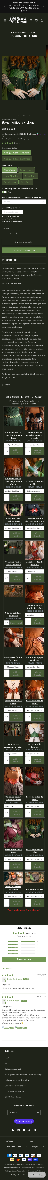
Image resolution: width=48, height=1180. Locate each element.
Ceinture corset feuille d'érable (13, 798)
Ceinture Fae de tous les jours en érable (34, 435)
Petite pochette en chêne (13, 888)
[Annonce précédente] (4, 6)
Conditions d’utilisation (36, 1171)
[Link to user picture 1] (8, 1032)
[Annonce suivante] (43, 6)
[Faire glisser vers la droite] (29, 115)
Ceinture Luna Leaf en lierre (13, 519)
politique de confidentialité (17, 1080)
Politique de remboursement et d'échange (23, 1074)
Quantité (5, 228)
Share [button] (7, 384)
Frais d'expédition (8, 139)
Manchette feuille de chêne (13, 658)
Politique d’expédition (19, 1175)
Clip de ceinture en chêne (13, 614)
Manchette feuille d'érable (35, 563)
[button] (5, 20)
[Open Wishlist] (36, 20)
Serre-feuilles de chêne (13, 702)
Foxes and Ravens (17, 1164)
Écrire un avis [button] (24, 959)
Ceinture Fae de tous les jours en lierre (13, 435)
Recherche (9, 1057)
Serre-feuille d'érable (34, 745)
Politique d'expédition (14, 1091)
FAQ (6, 1063)
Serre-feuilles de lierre (13, 851)
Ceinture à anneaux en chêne (13, 745)
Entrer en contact (13, 1069)
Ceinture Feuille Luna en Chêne (13, 563)
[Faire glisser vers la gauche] (18, 115)
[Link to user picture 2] (21, 1032)
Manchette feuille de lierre (35, 482)
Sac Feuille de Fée (35, 889)
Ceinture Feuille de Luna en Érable (34, 519)
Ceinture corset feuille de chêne (35, 606)
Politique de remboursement (33, 1167)
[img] (7, 975)
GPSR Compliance (13, 1096)
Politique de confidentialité (15, 1171)
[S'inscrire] (37, 1112)
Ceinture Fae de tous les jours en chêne (13, 481)
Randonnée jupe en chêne (34, 658)
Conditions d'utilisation (15, 1085)
